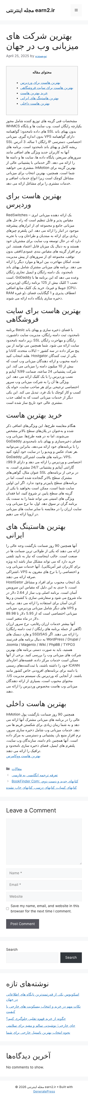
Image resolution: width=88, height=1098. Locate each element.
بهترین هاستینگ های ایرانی (39, 98)
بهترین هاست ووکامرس (23, 756)
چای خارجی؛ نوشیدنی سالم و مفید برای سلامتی (40, 1026)
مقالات (17, 769)
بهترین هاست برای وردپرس (40, 83)
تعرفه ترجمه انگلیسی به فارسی (35, 775)
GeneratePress (44, 1091)
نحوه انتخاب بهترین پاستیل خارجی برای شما (38, 1032)
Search (12, 949)
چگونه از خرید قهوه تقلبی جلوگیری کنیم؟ (36, 1019)
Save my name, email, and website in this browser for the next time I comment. (45, 908)
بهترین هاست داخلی (35, 103)
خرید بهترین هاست (34, 93)
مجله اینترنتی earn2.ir (30, 10)
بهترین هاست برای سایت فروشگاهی (46, 88)
